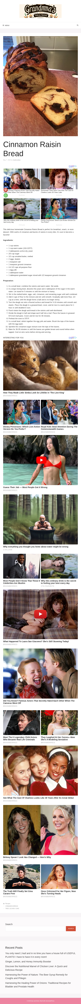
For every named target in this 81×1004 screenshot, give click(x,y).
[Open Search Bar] (77, 25)
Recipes (7, 903)
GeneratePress (50, 1001)
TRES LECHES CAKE (12, 908)
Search (9, 924)
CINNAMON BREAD (11, 906)
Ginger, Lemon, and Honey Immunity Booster (28, 961)
